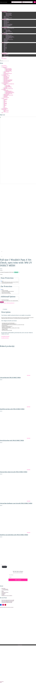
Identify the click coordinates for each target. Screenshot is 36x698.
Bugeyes (5, 12)
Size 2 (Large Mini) (6, 21)
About (3, 591)
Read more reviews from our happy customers (6, 607)
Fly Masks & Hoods (4, 11)
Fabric (4, 55)
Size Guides (3, 588)
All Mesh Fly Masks (6, 16)
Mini (4, 46)
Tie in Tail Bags (8, 29)
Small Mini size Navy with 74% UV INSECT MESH (12, 409)
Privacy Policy (20, 644)
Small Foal (5, 44)
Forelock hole (5, 299)
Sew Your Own (4, 53)
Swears (3, 42)
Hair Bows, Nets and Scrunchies (8, 39)
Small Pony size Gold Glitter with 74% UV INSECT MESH (14, 534)
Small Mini (5, 45)
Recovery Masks (6, 18)
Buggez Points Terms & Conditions (7, 595)
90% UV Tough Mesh (9, 13)
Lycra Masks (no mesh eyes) (8, 17)
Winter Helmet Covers (9, 37)
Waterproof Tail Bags (9, 31)
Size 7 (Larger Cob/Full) (7, 25)
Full (4, 51)
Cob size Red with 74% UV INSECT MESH (10, 377)
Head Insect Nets (6, 38)
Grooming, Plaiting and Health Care (9, 28)
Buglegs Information (7, 20)
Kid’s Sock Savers (6, 41)
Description (5, 309)
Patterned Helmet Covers (9, 36)
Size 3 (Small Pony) (6, 22)
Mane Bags (5, 32)
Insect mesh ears (6, 292)
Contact (3, 594)
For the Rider (4, 33)
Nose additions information (5, 336)
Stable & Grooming (4, 27)
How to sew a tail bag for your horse (7, 601)
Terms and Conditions (5, 592)
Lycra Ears (5, 290)
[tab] (19, 309)
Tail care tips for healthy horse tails (7, 602)
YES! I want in (18, 579)
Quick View (28, 375)
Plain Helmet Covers (9, 35)
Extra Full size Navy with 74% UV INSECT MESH (12, 440)
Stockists (3, 593)
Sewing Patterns (6, 54)
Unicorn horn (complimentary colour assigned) (10, 300)
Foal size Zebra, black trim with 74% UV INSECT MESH (13, 471)
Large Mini (5, 47)
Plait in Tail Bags (8, 30)
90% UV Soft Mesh (8, 14)
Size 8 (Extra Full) (6, 26)
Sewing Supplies (6, 56)
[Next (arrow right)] (1, 682)
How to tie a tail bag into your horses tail (8, 600)
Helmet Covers (6, 34)
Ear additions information (5, 337)
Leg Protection (4, 19)
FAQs (3, 590)
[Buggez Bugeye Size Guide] (4, 256)
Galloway (5, 49)
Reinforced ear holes (6, 293)
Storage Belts (6, 40)
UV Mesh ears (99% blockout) (8, 291)
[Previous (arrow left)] (0, 682)
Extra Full (5, 52)
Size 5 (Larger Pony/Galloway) (8, 24)
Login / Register (4, 58)
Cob (4, 50)
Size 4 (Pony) (5, 23)
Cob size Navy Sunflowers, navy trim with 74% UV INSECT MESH (16, 503)
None (2, 281)
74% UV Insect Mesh (9, 15)
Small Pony (5, 48)
